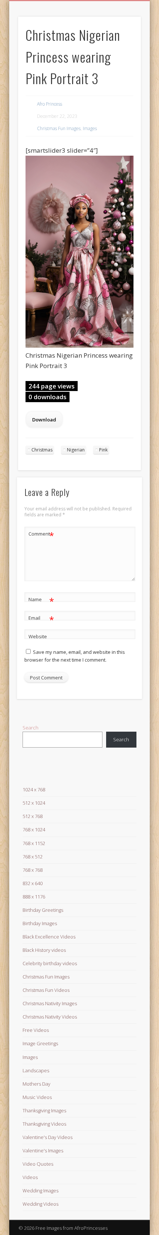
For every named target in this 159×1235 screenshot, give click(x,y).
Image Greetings (40, 1043)
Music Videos (37, 1097)
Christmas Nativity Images (50, 1003)
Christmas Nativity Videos (50, 1016)
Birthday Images (40, 923)
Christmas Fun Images (59, 128)
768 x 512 (33, 856)
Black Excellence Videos (49, 936)
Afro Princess (49, 104)
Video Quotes (38, 1163)
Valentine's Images (43, 1150)
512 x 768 (33, 816)
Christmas (42, 450)
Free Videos (36, 1030)
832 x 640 (33, 883)
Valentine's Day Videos (47, 1137)
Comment (41, 534)
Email (41, 619)
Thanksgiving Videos (44, 1123)
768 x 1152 (34, 843)
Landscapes (36, 1070)
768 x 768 (33, 870)
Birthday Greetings (43, 910)
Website (37, 636)
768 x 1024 (34, 829)
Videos (30, 1177)
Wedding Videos (40, 1204)
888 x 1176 (34, 896)
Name (41, 600)
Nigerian (76, 450)
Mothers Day (36, 1083)
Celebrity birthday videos (50, 963)
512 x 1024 (34, 802)
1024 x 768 (34, 789)
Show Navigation (122, 66)
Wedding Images (40, 1190)
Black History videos (44, 950)
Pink (103, 450)
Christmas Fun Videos (46, 990)
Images (90, 128)
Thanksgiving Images (44, 1110)
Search (30, 727)
